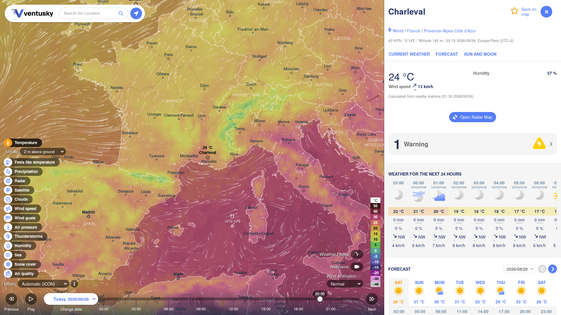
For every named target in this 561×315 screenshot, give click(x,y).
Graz (343, 90)
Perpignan (175, 172)
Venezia (301, 121)
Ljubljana (330, 110)
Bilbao (98, 162)
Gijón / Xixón (62, 157)
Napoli (327, 205)
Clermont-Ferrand (178, 115)
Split (356, 157)
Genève (219, 107)
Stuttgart (259, 56)
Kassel (264, 4)
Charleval (207, 152)
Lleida (146, 191)
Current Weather (409, 54)
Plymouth (83, 24)
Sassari (251, 207)
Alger (178, 274)
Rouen (151, 43)
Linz (327, 66)
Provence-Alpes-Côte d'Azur (450, 31)
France (413, 31)
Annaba (240, 272)
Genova (256, 141)
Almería (104, 273)
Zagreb (350, 114)
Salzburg (311, 76)
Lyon (202, 115)
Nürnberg (285, 42)
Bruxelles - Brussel (195, 12)
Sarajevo (382, 151)
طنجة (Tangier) (60, 289)
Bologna (288, 139)
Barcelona (166, 195)
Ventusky (31, 13)
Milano (259, 120)
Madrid (88, 212)
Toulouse (156, 155)
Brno (359, 48)
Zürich (251, 84)
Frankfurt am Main (253, 29)
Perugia (302, 164)
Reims (191, 46)
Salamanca (62, 203)
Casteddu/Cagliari (258, 233)
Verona (284, 121)
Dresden (320, 9)
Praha (329, 29)
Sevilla (58, 264)
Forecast (447, 54)
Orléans (162, 73)
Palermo (315, 252)
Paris (168, 54)
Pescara (326, 176)
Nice (234, 154)
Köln (230, 12)
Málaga (78, 275)
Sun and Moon (480, 54)
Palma (172, 227)
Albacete (112, 237)
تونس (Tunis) (273, 272)
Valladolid (75, 191)
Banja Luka (366, 134)
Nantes (117, 87)
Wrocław (364, 8)
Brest (77, 64)
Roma (304, 186)
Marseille (209, 161)
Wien (355, 67)
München (291, 68)
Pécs (379, 109)
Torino (240, 128)
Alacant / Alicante (131, 246)
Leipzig (302, 3)
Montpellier (189, 155)
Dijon (204, 85)
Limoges (154, 114)
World (398, 31)
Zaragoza (126, 191)
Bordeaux (130, 132)
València (132, 229)
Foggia (344, 194)
